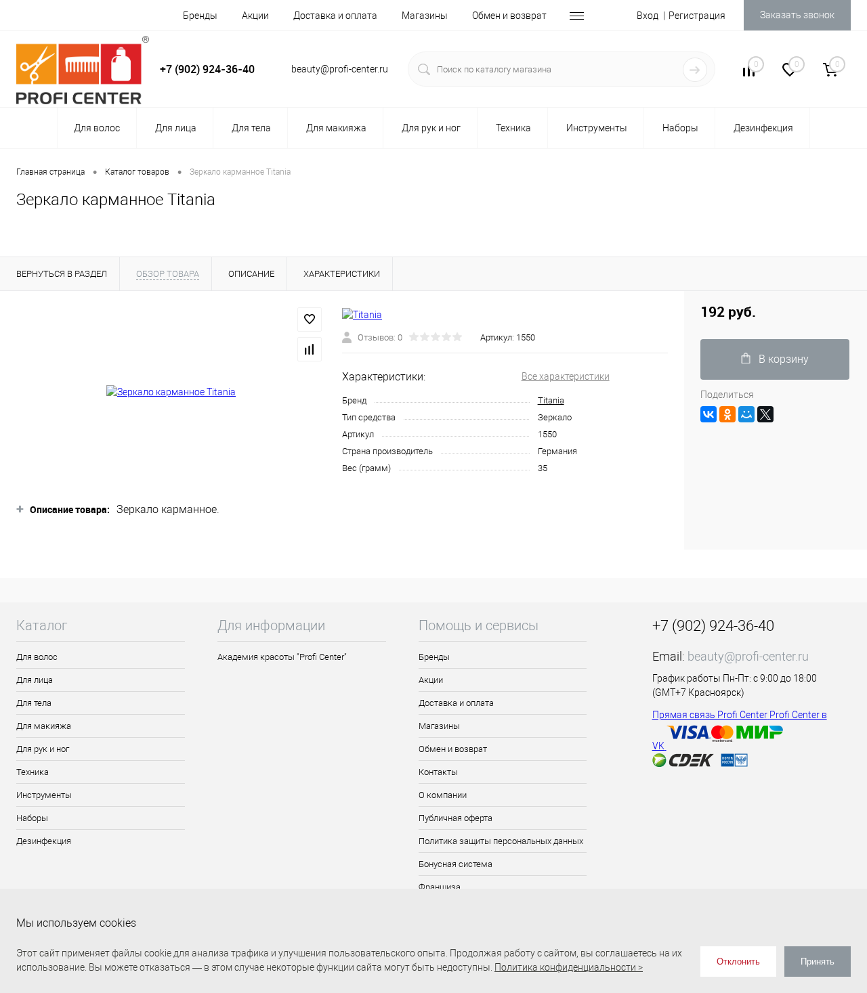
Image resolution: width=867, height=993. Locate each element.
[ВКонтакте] (708, 414)
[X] (765, 414)
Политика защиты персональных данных (501, 841)
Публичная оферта (455, 818)
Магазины (425, 15)
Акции (255, 15)
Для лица (34, 680)
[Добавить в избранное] (309, 319)
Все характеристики (566, 376)
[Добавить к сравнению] (309, 349)
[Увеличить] (171, 391)
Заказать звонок (797, 14)
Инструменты (44, 795)
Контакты (438, 772)
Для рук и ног (42, 749)
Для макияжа (43, 726)
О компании (443, 795)
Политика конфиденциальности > (568, 967)
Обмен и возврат (509, 15)
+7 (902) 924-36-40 (207, 69)
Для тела (33, 703)
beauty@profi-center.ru (748, 656)
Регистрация (697, 15)
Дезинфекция (43, 841)
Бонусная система (455, 864)
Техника (32, 772)
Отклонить (738, 961)
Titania (551, 400)
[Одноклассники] (727, 414)
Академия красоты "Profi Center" (282, 657)
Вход (647, 15)
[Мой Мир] (746, 414)
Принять (817, 961)
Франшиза (440, 887)
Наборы (32, 818)
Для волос (37, 657)
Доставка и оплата (335, 15)
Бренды (200, 15)
